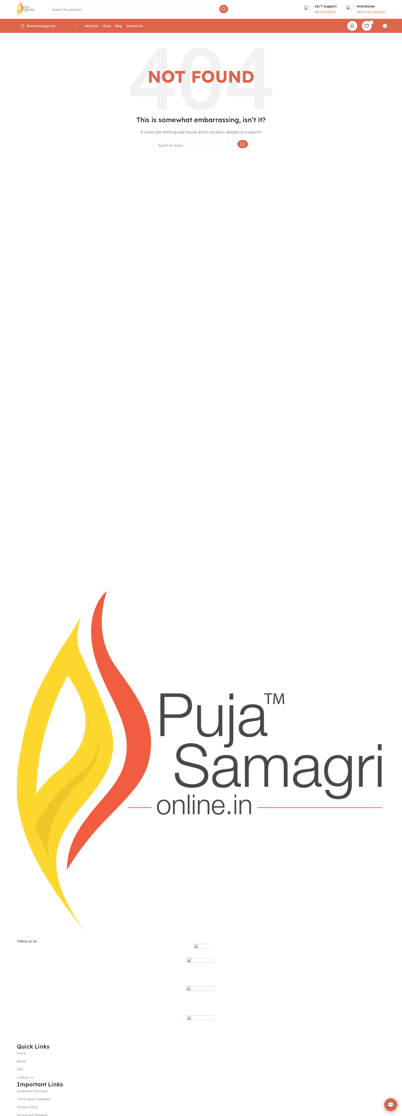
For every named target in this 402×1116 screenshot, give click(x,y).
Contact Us (25, 1077)
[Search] (223, 9)
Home (21, 1053)
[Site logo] (25, 9)
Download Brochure (32, 1091)
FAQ (20, 1069)
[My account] (352, 26)
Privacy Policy (27, 1107)
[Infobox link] (320, 9)
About (21, 1061)
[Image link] (201, 764)
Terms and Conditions (33, 1099)
